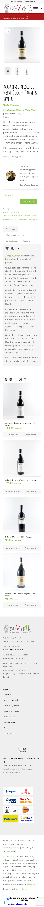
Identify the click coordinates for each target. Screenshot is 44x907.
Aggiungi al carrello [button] (14, 491)
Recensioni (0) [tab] (28, 241)
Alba (7, 216)
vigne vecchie (32, 219)
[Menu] (34, 8)
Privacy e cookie (9, 722)
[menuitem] (16, 1)
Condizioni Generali (11, 700)
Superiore (24, 219)
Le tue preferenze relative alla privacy (24, 899)
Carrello (6, 728)
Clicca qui (31, 884)
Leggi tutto (14, 434)
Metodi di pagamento (11, 706)
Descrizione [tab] (10, 229)
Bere (11, 212)
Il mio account (30, 2)
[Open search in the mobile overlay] (26, 8)
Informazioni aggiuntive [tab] (15, 235)
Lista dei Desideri (16, 2)
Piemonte (17, 219)
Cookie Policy (10, 851)
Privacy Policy (26, 848)
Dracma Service (21, 889)
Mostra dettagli (31, 434)
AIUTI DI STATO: (10, 856)
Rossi (15, 212)
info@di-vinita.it (16, 650)
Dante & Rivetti (32, 216)
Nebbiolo (6, 219)
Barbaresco (13, 216)
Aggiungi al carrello (28, 201)
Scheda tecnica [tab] (12, 241)
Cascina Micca (22, 216)
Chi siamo (7, 695)
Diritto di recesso (10, 717)
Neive (11, 219)
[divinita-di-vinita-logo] (18, 8)
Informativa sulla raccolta (15, 904)
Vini (18, 212)
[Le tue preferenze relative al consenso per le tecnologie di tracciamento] (4, 902)
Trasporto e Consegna (11, 711)
